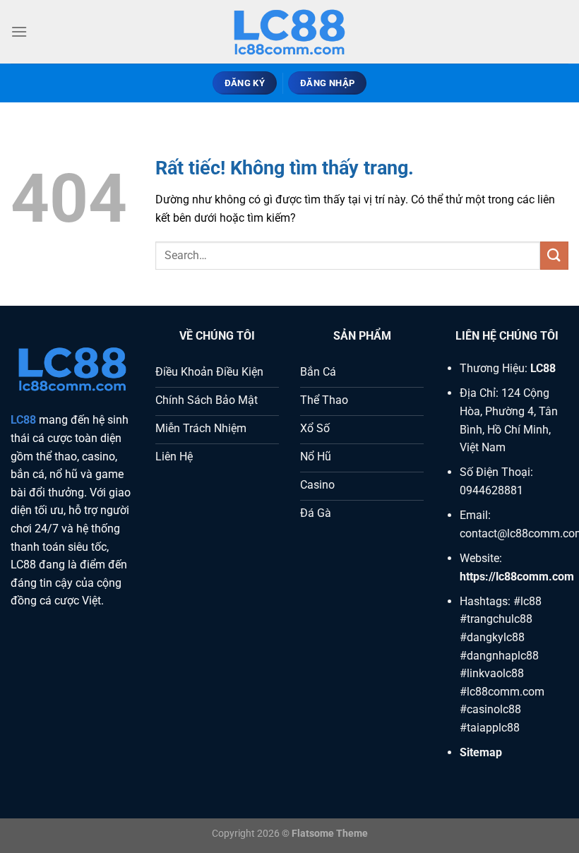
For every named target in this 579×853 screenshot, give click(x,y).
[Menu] (19, 31)
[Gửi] (554, 255)
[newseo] (289, 32)
